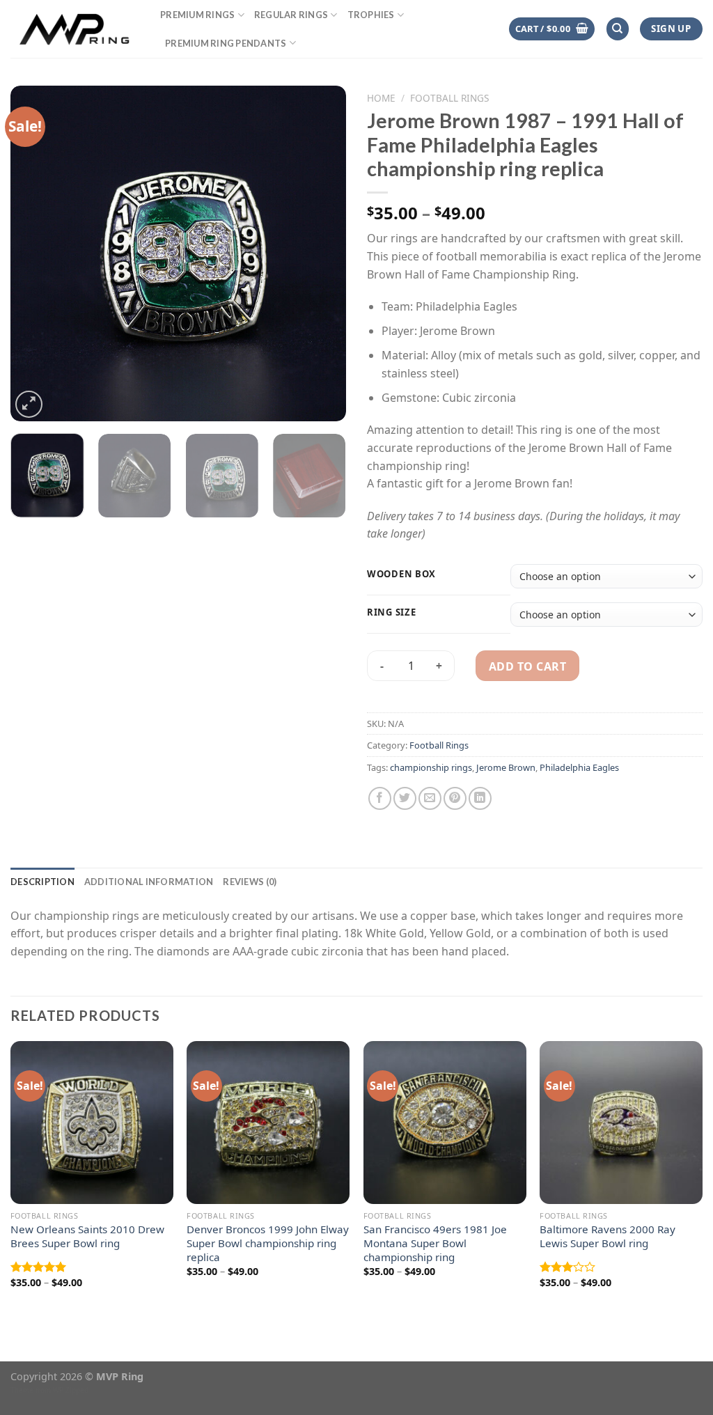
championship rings (431, 767)
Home (381, 97)
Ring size (391, 613)
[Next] (321, 253)
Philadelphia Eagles (579, 767)
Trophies (371, 14)
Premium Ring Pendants (225, 43)
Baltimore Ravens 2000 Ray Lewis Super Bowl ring (607, 1236)
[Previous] (34, 253)
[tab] (42, 882)
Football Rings (449, 97)
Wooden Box (401, 574)
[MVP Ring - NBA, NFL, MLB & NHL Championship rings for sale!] (74, 28)
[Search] (617, 28)
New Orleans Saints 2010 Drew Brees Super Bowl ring (87, 1236)
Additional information (149, 881)
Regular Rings (291, 14)
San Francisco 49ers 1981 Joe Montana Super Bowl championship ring (435, 1243)
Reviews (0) (249, 881)
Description (42, 881)
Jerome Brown (505, 767)
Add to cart (527, 666)
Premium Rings (197, 14)
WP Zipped (70, 1390)
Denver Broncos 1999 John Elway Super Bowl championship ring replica (268, 1243)
